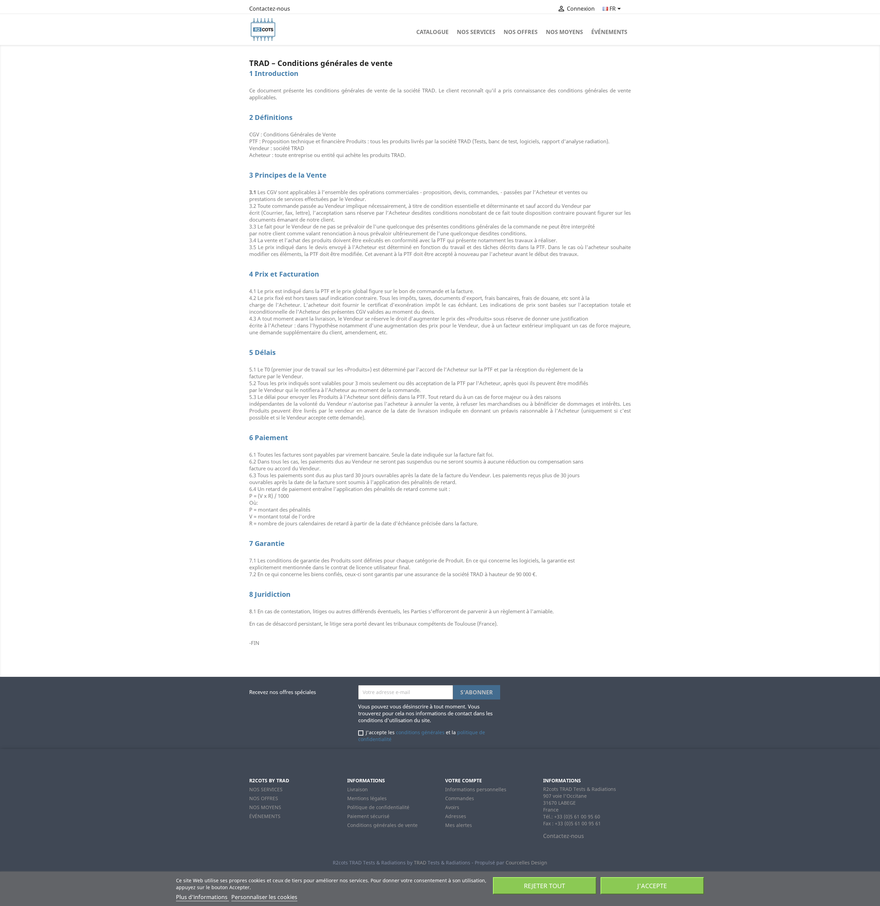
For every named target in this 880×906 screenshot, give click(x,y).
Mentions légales (367, 798)
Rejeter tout (544, 885)
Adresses (455, 816)
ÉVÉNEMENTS (609, 32)
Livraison (357, 789)
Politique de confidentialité (378, 807)
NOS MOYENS (564, 32)
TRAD (420, 862)
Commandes (459, 798)
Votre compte (463, 780)
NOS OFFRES (521, 32)
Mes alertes (458, 825)
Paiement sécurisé (368, 816)
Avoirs (452, 807)
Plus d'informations (202, 897)
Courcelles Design (526, 862)
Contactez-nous (269, 8)
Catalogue (432, 32)
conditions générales (420, 732)
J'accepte (652, 885)
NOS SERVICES (476, 32)
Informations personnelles (475, 789)
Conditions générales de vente (382, 825)
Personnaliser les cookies (264, 897)
